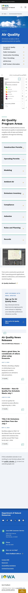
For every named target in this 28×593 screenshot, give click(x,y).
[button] (22, 591)
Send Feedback (6, 585)
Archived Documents (8, 568)
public (9, 461)
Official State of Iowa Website (8, 1)
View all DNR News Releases (11, 343)
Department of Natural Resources (8, 8)
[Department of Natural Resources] (5, 6)
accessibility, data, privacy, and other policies (13, 589)
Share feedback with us (13, 553)
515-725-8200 (9, 544)
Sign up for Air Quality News (12, 322)
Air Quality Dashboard (9, 283)
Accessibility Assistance (9, 565)
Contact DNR (5, 560)
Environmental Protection (15, 13)
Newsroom (5, 562)
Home (5, 13)
